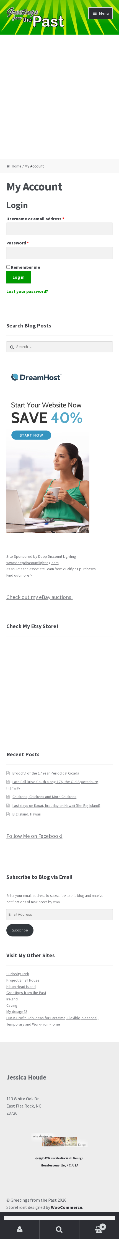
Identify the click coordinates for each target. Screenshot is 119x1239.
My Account (20, 1229)
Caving (11, 1005)
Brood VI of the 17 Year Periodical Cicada (45, 773)
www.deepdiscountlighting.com (32, 562)
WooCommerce (66, 1207)
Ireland (12, 999)
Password (26, 243)
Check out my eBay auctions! (39, 596)
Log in (18, 277)
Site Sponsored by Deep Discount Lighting (41, 556)
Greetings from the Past (26, 992)
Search (59, 1229)
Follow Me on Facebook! (34, 835)
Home (17, 166)
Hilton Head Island (21, 986)
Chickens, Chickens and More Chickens (44, 796)
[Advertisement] (59, 96)
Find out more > (19, 575)
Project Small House (23, 980)
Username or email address (44, 218)
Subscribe (20, 930)
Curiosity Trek (17, 973)
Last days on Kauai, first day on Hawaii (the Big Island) (56, 805)
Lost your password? (27, 291)
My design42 (16, 1011)
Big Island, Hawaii (26, 814)
